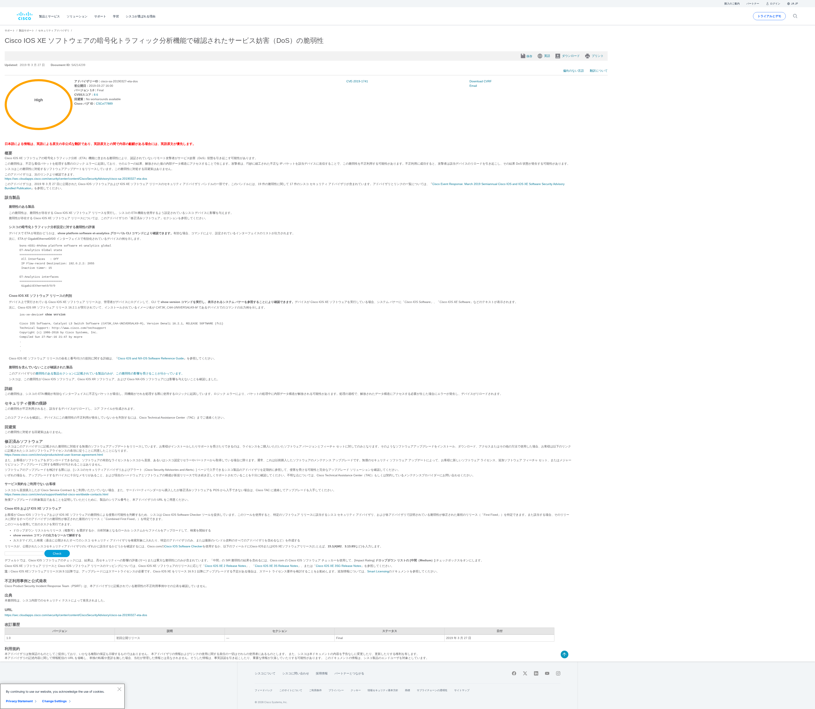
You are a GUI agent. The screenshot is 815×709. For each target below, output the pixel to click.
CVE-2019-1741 (357, 81)
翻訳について (599, 70)
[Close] (119, 689)
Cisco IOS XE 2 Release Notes (225, 565)
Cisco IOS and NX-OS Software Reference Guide (151, 358)
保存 (529, 56)
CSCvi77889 (104, 103)
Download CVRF (480, 81)
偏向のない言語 (573, 70)
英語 (547, 55)
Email (473, 85)
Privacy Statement (19, 701)
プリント (598, 55)
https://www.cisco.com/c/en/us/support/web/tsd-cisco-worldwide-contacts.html (56, 494)
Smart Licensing (378, 571)
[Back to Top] (564, 654)
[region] (62, 696)
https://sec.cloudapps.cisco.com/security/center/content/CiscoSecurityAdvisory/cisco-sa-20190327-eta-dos (76, 178)
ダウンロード (571, 55)
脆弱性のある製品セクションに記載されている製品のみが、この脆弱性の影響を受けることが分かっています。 (110, 373)
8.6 (96, 94)
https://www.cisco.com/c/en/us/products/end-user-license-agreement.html (54, 454)
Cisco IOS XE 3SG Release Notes (338, 565)
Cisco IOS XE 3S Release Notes (276, 565)
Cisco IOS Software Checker (183, 546)
